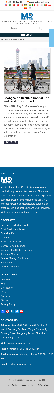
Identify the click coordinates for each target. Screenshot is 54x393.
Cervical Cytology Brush (13, 246)
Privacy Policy (8, 304)
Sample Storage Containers (15, 258)
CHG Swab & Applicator (13, 229)
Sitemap (5, 300)
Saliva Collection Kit (11, 241)
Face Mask (6, 262)
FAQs (3, 292)
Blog (3, 283)
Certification (7, 288)
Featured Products (10, 266)
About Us (5, 279)
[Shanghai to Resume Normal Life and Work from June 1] (27, 93)
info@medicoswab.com (39, 2)
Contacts (5, 296)
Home (7, 385)
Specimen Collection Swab (15, 225)
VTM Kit (5, 237)
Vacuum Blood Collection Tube (16, 250)
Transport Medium (10, 254)
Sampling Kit (7, 233)
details (11, 142)
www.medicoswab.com (19, 343)
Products (15, 385)
